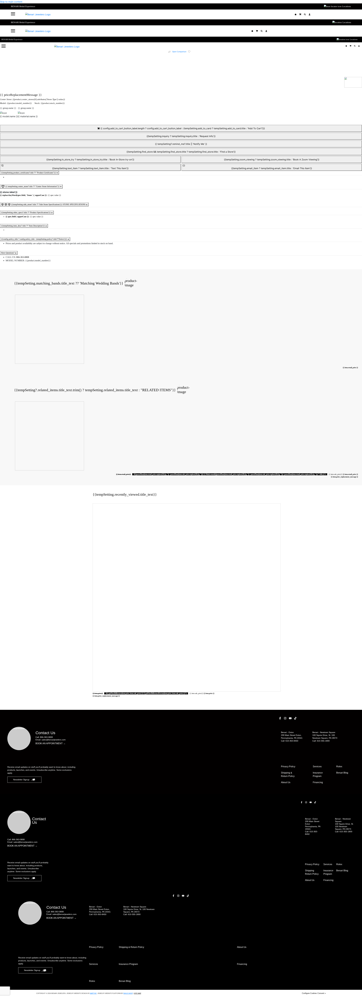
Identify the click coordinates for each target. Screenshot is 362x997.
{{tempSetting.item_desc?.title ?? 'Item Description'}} (23, 226)
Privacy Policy (288, 766)
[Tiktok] (295, 718)
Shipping (312, 872)
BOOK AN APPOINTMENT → (50, 743)
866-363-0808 (22, 257)
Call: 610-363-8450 (289, 741)
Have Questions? (8, 253)
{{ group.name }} (8, 108)
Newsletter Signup (21, 779)
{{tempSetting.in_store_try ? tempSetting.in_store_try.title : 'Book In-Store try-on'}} (90, 159)
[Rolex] (340, 14)
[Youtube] (290, 718)
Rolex (339, 766)
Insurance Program (328, 872)
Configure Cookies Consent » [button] (314, 993)
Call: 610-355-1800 (321, 741)
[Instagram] (285, 718)
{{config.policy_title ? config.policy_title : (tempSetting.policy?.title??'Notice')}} (34, 239)
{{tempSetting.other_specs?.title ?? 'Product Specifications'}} (26, 212)
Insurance (318, 774)
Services (317, 766)
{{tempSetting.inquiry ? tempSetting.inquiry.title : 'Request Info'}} (181, 136)
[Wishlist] (295, 14)
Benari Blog (342, 773)
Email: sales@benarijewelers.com (50, 740)
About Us (285, 782)
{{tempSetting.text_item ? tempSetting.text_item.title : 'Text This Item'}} (90, 168)
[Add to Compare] (169, 52)
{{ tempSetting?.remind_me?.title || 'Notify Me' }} (181, 144)
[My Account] (309, 14)
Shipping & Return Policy (288, 774)
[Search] (305, 14)
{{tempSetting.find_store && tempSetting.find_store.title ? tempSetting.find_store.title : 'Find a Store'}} (181, 151)
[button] (13, 13)
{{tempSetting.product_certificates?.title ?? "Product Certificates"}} (28, 173)
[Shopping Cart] (300, 14)
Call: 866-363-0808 (44, 737)
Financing (318, 782)
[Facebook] (280, 718)
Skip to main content (11, 1)
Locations (346, 6)
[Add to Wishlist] (191, 52)
